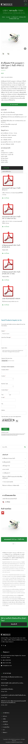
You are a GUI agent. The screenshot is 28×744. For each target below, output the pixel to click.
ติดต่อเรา (7, 605)
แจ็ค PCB (4, 600)
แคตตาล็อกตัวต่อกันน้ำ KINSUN (11, 298)
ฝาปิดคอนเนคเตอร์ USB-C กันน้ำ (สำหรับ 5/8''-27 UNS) (11, 273)
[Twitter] (3, 645)
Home (3, 17)
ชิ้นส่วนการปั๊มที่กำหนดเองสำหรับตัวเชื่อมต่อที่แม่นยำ (12, 477)
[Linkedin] (5, 645)
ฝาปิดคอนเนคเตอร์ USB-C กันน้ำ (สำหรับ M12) (11, 246)
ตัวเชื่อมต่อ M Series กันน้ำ (8, 458)
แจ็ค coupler (22, 600)
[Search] (25, 447)
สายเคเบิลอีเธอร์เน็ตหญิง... (7, 689)
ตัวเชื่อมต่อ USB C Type (14, 18)
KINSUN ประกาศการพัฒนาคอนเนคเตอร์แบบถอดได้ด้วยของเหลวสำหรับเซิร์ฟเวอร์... (13, 701)
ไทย (26, 1)
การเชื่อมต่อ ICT (14, 17)
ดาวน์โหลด (6, 198)
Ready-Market (19, 742)
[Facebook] (1, 645)
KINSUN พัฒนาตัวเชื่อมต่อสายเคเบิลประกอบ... (12, 677)
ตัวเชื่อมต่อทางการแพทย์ (6, 602)
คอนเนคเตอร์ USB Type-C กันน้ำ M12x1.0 (11, 189)
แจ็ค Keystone (17, 600)
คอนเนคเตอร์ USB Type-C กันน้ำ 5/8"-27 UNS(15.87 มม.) (11, 217)
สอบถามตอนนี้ (15, 104)
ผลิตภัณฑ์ (5, 721)
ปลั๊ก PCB (17, 602)
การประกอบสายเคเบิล (7, 481)
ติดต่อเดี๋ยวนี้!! (14, 624)
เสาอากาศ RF (5, 469)
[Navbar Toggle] (25, 4)
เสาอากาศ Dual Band (13, 598)
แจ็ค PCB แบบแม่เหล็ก (10, 600)
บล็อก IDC (13, 602)
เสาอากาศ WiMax (18, 597)
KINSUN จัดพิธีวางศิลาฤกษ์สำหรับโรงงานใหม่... (12, 683)
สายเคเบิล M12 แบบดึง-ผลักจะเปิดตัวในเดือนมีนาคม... (13, 695)
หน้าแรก (5, 716)
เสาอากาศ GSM (11, 597)
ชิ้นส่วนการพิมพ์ (22, 602)
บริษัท (4, 719)
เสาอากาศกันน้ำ (5, 597)
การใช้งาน (5, 724)
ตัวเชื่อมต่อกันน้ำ (6, 462)
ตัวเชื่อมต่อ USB (22, 17)
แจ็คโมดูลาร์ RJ (6, 465)
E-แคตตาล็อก (6, 727)
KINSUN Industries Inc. (16, 739)
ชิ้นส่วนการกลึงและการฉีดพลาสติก (10, 485)
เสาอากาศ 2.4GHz (5, 598)
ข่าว (4, 729)
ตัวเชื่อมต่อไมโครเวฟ (21, 598)
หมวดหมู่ (8, 17)
